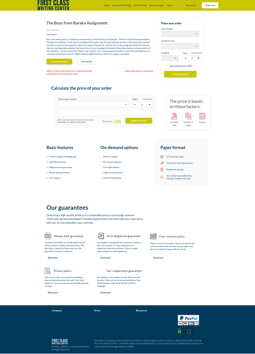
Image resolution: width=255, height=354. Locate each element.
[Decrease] (134, 104)
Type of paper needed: (67, 99)
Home (106, 5)
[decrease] (186, 58)
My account (190, 5)
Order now (210, 5)
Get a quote (86, 61)
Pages (184, 53)
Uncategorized (52, 30)
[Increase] (149, 104)
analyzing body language (138, 71)
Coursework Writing (121, 5)
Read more (53, 257)
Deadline (165, 53)
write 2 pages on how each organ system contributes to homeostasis (69, 72)
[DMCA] (186, 330)
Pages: (135, 99)
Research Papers (156, 5)
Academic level (167, 41)
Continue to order (59, 61)
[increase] (198, 58)
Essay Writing (140, 5)
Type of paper (167, 28)
